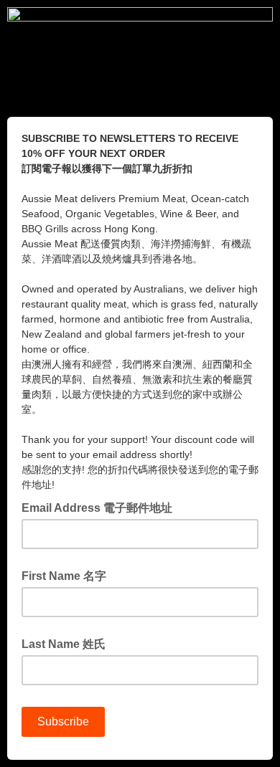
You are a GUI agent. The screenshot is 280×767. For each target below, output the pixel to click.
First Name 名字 (64, 576)
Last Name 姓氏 (64, 644)
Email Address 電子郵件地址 (101, 507)
